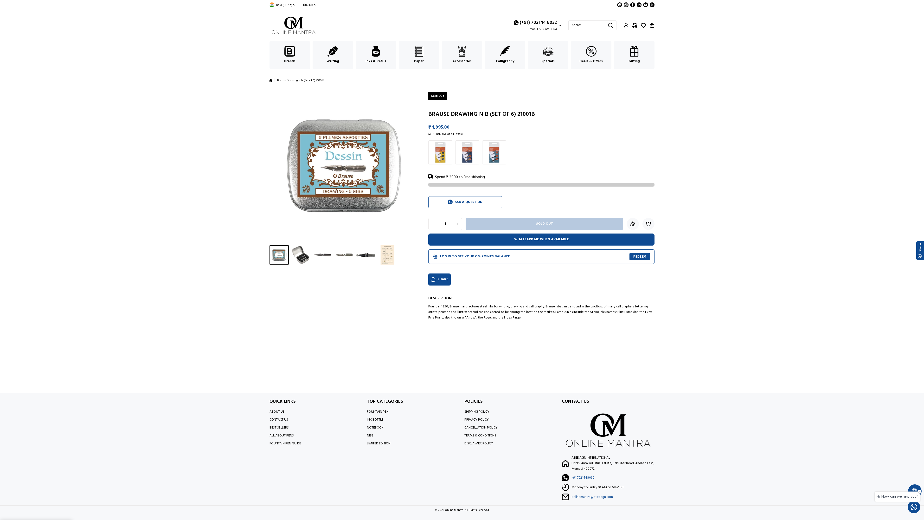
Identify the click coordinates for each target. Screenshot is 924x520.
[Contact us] (914, 507)
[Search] (610, 25)
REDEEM (639, 256)
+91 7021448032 (582, 478)
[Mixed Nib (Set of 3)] (494, 152)
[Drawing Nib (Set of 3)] (440, 152)
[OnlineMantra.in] (294, 25)
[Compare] (634, 25)
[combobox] (592, 25)
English (308, 4)
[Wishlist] (643, 25)
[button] (652, 25)
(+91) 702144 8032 (538, 22)
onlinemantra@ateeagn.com (592, 497)
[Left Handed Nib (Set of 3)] (467, 152)
